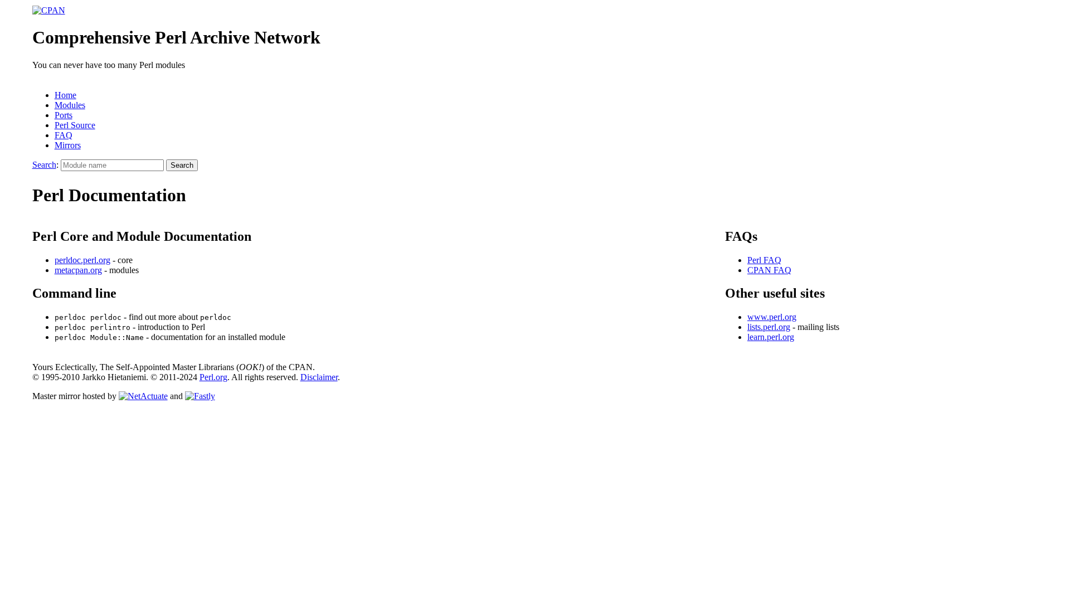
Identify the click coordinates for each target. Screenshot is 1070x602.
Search (44, 164)
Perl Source (75, 125)
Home (65, 95)
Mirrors (68, 145)
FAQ (63, 135)
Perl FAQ (764, 260)
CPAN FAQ (769, 270)
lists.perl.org (768, 327)
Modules (70, 105)
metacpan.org (78, 270)
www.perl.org (771, 317)
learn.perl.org (770, 337)
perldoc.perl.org (82, 260)
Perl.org (213, 377)
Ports (63, 115)
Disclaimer (319, 377)
